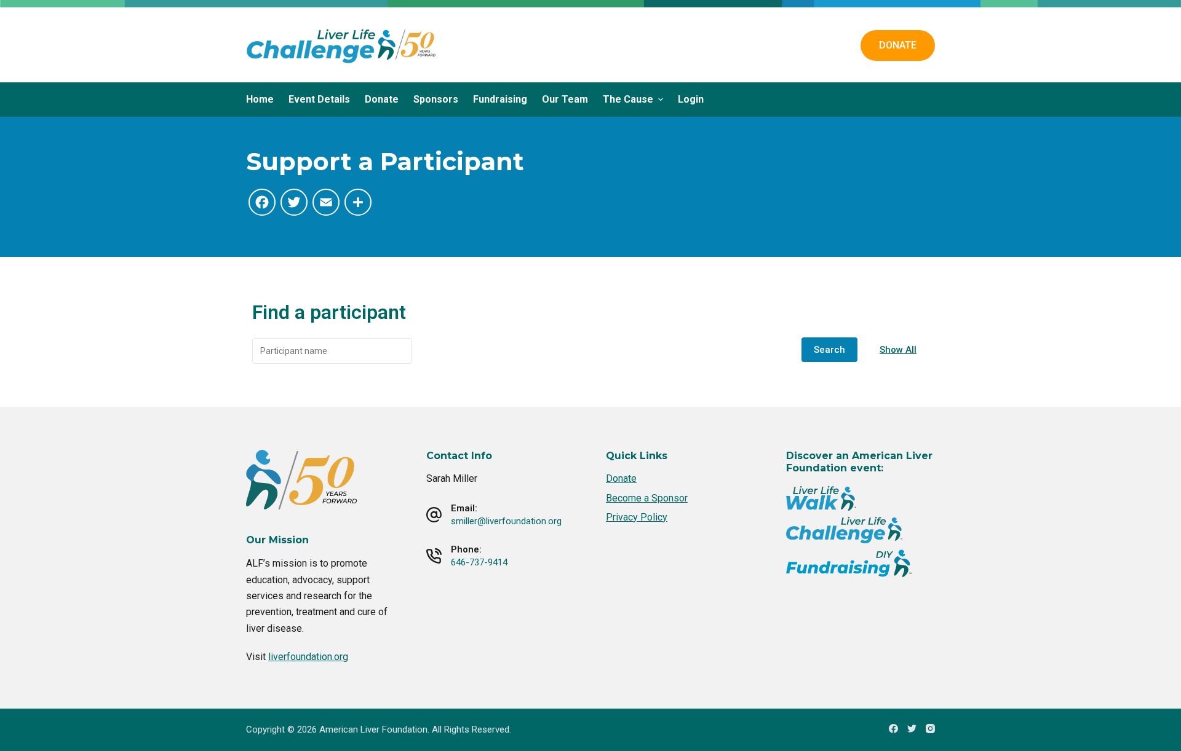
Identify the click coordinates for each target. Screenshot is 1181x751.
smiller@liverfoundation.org (506, 521)
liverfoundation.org (308, 657)
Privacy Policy (636, 517)
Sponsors (435, 99)
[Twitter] (912, 728)
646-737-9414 (479, 562)
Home (260, 99)
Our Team (565, 99)
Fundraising (500, 99)
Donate (382, 99)
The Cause (628, 99)
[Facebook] (893, 728)
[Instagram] (930, 728)
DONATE (898, 45)
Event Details (319, 99)
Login (691, 99)
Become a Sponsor (647, 498)
